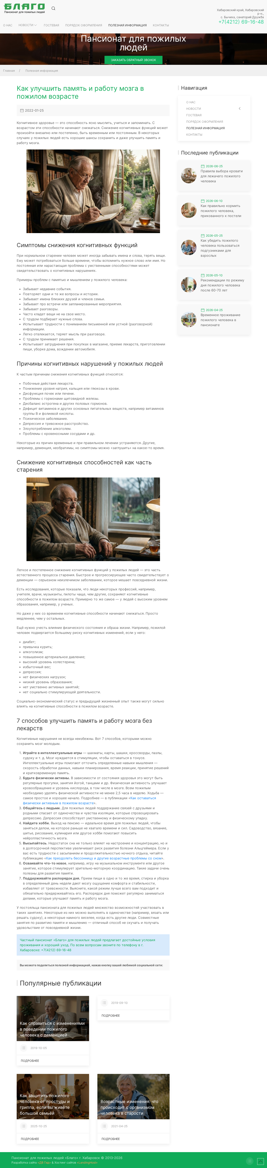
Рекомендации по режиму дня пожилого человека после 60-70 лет (222, 285)
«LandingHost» (87, 1162)
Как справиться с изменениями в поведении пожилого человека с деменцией (52, 1029)
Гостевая (51, 25)
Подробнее (30, 1060)
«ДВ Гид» (44, 1162)
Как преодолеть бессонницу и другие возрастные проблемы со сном (103, 858)
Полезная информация (127, 25)
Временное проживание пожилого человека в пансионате (220, 320)
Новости (26, 25)
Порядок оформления (83, 25)
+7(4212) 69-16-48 (241, 22)
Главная (9, 70)
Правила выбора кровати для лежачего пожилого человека (222, 176)
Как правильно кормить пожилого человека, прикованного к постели (221, 211)
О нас (7, 25)
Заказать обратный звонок (133, 60)
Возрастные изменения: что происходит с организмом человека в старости (129, 1107)
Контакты (161, 25)
